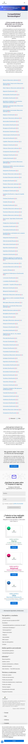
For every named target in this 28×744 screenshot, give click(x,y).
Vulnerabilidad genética (8, 655)
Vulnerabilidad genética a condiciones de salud (14, 628)
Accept (14, 740)
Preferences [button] (10, 737)
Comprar (4, 647)
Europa (6, 715)
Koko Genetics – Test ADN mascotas (11, 671)
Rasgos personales (7, 635)
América (6, 722)
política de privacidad (18, 503)
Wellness (5, 637)
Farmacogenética (7, 633)
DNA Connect (5, 642)
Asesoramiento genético (8, 653)
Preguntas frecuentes (7, 694)
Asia (5, 719)
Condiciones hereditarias (9, 630)
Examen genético (6, 621)
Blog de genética (6, 662)
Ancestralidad (6, 640)
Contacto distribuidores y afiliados (10, 666)
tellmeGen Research (7, 669)
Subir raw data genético (7, 645)
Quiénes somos (6, 664)
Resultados (5, 625)
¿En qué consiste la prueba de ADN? (10, 623)
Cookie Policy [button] (5, 735)
